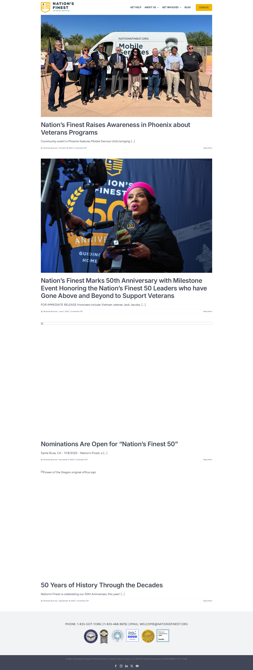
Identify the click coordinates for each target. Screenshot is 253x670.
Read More (207, 148)
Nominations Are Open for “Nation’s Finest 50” (109, 444)
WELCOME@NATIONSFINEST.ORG (164, 624)
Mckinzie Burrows (50, 148)
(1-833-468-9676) (115, 624)
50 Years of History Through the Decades (102, 585)
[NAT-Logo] (57, 3)
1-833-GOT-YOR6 (89, 624)
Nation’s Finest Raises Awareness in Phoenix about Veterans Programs (115, 128)
